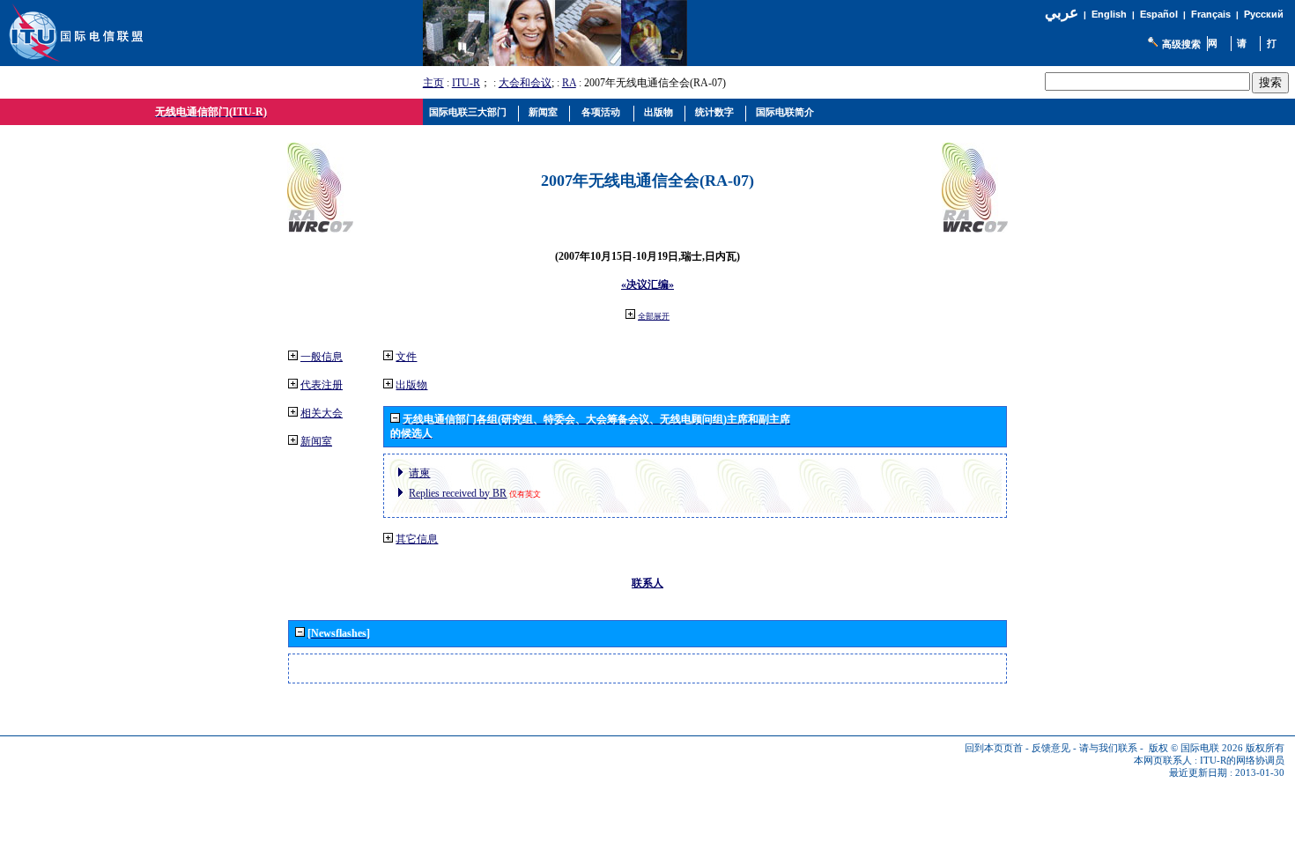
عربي (1061, 12)
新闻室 (316, 441)
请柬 (419, 473)
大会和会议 (525, 83)
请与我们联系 (1108, 748)
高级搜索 (1181, 44)
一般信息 (321, 357)
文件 (406, 357)
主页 (433, 83)
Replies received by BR (458, 493)
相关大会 (321, 413)
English (1109, 14)
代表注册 (321, 385)
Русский (1264, 14)
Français (1211, 14)
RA (569, 83)
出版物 (411, 385)
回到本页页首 (994, 748)
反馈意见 (1051, 748)
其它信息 (417, 539)
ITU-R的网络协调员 (1242, 760)
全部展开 (654, 316)
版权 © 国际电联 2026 (1196, 748)
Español (1159, 14)
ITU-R (466, 83)
